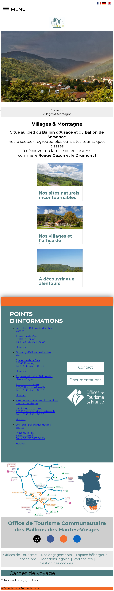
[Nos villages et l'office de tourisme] (60, 221)
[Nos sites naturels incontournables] (60, 178)
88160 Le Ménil (25, 435)
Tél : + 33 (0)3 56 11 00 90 (30, 341)
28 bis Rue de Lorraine (29, 408)
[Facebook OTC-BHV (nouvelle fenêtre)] (50, 539)
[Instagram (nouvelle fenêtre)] (63, 539)
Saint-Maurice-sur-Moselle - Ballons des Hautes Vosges (37, 402)
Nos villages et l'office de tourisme (55, 240)
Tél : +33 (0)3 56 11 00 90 (30, 366)
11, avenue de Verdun (29, 336)
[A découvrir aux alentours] (60, 264)
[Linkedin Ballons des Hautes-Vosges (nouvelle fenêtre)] (77, 539)
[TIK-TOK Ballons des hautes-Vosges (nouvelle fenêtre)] (37, 539)
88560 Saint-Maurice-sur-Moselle (35, 411)
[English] (109, 3)
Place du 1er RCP (26, 432)
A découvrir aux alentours (56, 281)
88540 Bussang (25, 363)
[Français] (99, 3)
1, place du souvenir (27, 384)
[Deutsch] (104, 3)
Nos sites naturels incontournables (59, 195)
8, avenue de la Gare (28, 360)
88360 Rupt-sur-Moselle (30, 387)
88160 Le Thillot (25, 339)
